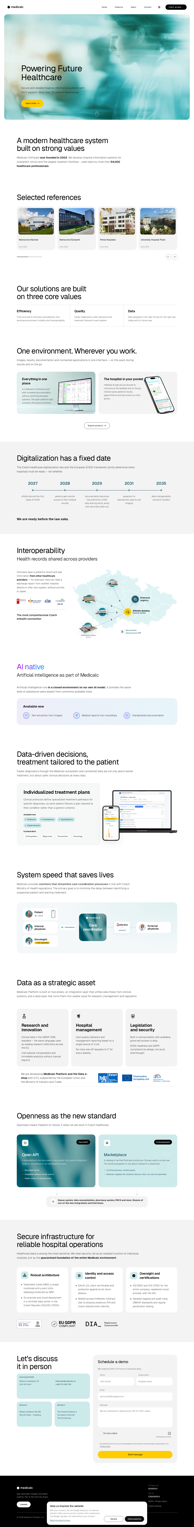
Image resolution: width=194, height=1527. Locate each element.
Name (102, 1375)
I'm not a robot (110, 1433)
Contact (148, 7)
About (133, 7)
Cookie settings (154, 1506)
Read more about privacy (60, 1520)
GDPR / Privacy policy (157, 1501)
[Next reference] (174, 256)
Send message (135, 1454)
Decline (113, 1519)
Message (104, 1405)
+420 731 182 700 (63, 1384)
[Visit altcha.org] (169, 1433)
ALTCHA (168, 1437)
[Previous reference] (168, 256)
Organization (143, 1375)
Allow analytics (134, 1519)
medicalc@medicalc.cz (65, 1381)
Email (102, 1390)
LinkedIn (23, 1504)
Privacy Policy (105, 1446)
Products (119, 7)
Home (104, 7)
